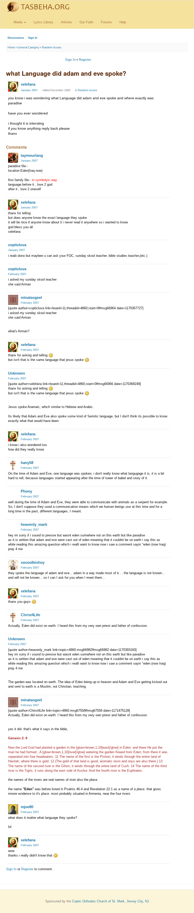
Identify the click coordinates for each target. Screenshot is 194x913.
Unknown (16, 373)
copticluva (17, 245)
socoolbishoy (32, 562)
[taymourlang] (13, 158)
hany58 (27, 462)
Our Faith (86, 22)
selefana (28, 84)
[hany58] (13, 465)
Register (85, 60)
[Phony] (13, 494)
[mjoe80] (13, 809)
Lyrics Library (43, 22)
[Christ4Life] (13, 617)
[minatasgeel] (13, 300)
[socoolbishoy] (13, 565)
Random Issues (87, 90)
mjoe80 (27, 807)
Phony (26, 491)
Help (122, 22)
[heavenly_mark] (13, 527)
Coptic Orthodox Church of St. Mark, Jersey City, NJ (110, 901)
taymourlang (32, 155)
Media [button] (18, 22)
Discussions (16, 37)
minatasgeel (31, 297)
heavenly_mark (34, 524)
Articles (66, 22)
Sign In (32, 37)
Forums (106, 22)
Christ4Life (30, 615)
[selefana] (13, 87)
